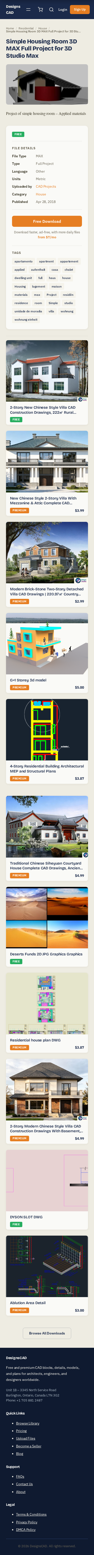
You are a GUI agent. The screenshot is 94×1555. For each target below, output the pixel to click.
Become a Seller (28, 1446)
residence (21, 303)
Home (10, 28)
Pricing (21, 1431)
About (21, 1492)
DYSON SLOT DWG (26, 1217)
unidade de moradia (28, 311)
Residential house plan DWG (35, 1040)
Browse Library (27, 1423)
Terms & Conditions (31, 1514)
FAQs (20, 1476)
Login (62, 9)
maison (57, 286)
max (37, 295)
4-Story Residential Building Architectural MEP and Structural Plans (47, 768)
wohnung (67, 311)
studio (68, 303)
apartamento (24, 261)
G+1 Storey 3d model (28, 680)
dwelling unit (23, 278)
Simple (53, 303)
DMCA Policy (26, 1529)
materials (21, 295)
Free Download (47, 221)
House (42, 28)
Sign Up (79, 9)
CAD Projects (46, 186)
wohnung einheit (26, 319)
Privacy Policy (26, 1522)
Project (51, 295)
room (38, 303)
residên (68, 295)
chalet (69, 269)
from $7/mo (47, 237)
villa (51, 311)
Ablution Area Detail (28, 1303)
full (40, 278)
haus (52, 278)
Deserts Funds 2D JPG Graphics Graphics (46, 954)
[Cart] (40, 10)
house (66, 278)
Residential (26, 28)
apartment (46, 261)
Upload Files (25, 1438)
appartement (69, 261)
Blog (19, 1453)
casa (55, 269)
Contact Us (24, 1484)
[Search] (51, 10)
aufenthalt (38, 269)
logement (38, 286)
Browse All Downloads (47, 1333)
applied (20, 269)
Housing (20, 286)
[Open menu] (28, 10)
